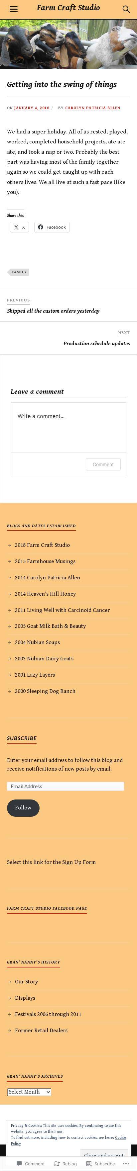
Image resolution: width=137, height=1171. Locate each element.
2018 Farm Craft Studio (42, 545)
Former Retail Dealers (41, 1030)
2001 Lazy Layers (35, 675)
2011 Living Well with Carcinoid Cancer (62, 610)
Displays (25, 998)
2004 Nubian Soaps (37, 642)
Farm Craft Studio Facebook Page (47, 908)
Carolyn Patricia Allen (92, 108)
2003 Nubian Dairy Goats (44, 658)
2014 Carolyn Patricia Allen (47, 577)
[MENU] (13, 9)
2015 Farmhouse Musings (45, 561)
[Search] (119, 9)
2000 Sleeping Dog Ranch (45, 691)
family (19, 272)
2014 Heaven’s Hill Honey (45, 594)
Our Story (26, 981)
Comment (103, 464)
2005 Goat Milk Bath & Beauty (50, 626)
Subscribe (22, 738)
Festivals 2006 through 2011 (48, 1014)
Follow (23, 807)
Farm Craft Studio (68, 8)
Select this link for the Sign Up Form (51, 862)
